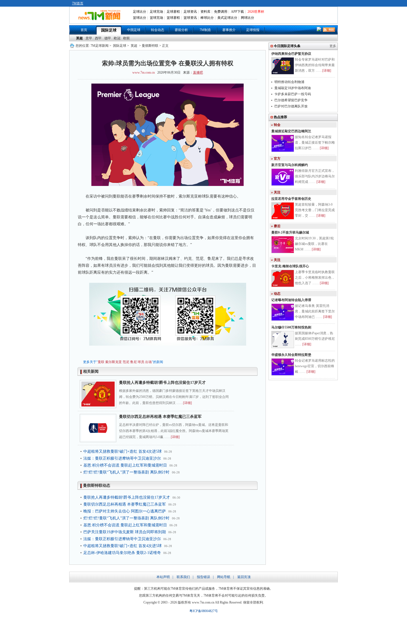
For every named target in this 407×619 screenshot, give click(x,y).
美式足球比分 (227, 18)
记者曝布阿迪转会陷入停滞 (291, 300)
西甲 (98, 38)
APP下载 (237, 12)
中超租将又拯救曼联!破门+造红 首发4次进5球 (122, 451)
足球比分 (139, 12)
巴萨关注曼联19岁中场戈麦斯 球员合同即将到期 (124, 532)
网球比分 (247, 18)
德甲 (107, 38)
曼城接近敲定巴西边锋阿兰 (291, 131)
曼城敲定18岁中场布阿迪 (292, 88)
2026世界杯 (256, 12)
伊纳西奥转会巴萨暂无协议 (291, 54)
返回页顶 (244, 577)
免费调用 (220, 12)
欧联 (126, 38)
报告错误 (203, 577)
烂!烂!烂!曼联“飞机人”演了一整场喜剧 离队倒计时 (126, 472)
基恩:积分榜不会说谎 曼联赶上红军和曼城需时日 (125, 465)
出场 (148, 362)
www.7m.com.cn (143, 72)
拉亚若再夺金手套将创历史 (291, 199)
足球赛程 (173, 12)
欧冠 (117, 38)
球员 (141, 362)
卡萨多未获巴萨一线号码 (292, 94)
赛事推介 (229, 30)
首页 (84, 30)
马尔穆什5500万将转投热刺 (291, 327)
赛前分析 (181, 30)
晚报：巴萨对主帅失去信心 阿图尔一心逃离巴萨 (124, 511)
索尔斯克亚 (113, 362)
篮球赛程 (173, 18)
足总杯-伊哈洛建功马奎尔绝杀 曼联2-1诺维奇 (122, 553)
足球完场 (156, 12)
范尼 (126, 362)
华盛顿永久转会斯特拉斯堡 (291, 355)
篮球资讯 (190, 18)
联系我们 (183, 577)
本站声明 (163, 577)
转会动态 (157, 30)
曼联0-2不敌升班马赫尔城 (290, 232)
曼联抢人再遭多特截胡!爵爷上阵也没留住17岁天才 (162, 382)
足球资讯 (190, 12)
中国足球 (133, 30)
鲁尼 (133, 362)
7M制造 (205, 30)
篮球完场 (156, 18)
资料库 (205, 12)
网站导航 (223, 577)
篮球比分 (139, 18)
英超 (79, 38)
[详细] (187, 403)
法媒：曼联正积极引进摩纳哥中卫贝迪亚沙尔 (122, 458)
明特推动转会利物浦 (289, 82)
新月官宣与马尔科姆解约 (289, 165)
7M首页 (77, 3)
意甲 (89, 38)
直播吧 (198, 72)
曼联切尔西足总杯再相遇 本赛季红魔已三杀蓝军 (160, 417)
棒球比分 (207, 18)
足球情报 (252, 30)
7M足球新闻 (100, 46)
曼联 (101, 362)
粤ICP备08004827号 (203, 611)
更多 (332, 46)
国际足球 (109, 30)
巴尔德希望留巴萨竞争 (291, 100)
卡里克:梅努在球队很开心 (290, 266)
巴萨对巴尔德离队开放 (291, 106)
